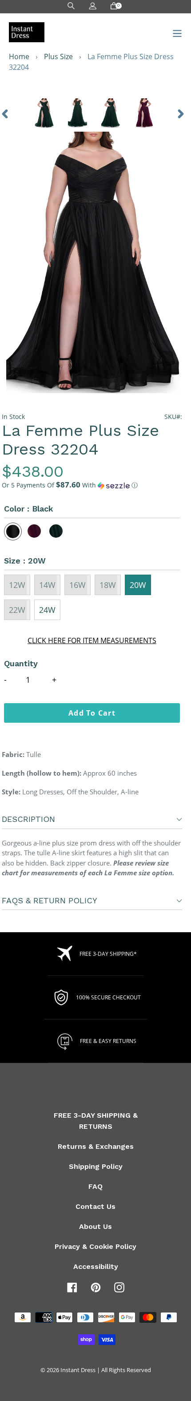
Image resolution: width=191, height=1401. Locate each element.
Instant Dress (78, 1370)
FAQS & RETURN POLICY (49, 900)
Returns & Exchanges (96, 1146)
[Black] (13, 531)
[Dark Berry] (35, 531)
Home (19, 56)
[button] (92, 485)
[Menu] (174, 32)
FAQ (95, 1186)
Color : (28, 508)
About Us (95, 1226)
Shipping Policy (96, 1166)
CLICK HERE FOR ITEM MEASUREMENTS (92, 640)
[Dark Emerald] (56, 531)
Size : (25, 560)
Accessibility (95, 1266)
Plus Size (58, 56)
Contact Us (95, 1206)
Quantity (21, 663)
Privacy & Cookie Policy (95, 1246)
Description (28, 819)
